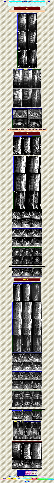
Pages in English (50, 479)
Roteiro (32, 478)
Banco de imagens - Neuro (20, 479)
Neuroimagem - (26, 478)
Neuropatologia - (12, 478)
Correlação (46, 478)
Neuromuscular (34, 479)
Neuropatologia (4, 478)
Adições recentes (12, 479)
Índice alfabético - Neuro (4, 479)
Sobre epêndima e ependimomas (12, 476)
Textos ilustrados (28, 479)
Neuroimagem (19, 478)
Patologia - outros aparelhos (42, 479)
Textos (36, 478)
